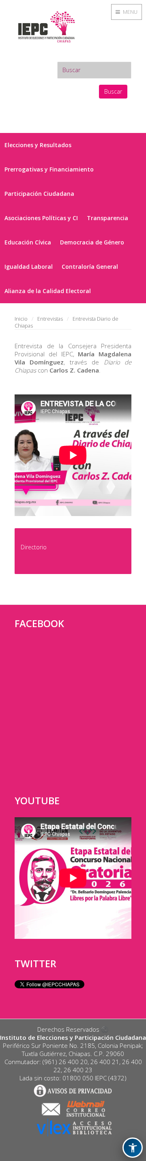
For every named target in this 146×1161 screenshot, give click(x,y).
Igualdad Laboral (28, 266)
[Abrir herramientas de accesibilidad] (132, 1147)
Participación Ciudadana (39, 193)
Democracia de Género (92, 242)
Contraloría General (90, 266)
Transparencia (107, 218)
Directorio (34, 547)
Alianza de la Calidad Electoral (47, 291)
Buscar (113, 91)
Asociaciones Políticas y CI (41, 218)
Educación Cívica (27, 242)
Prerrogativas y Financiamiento (49, 169)
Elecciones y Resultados (37, 145)
